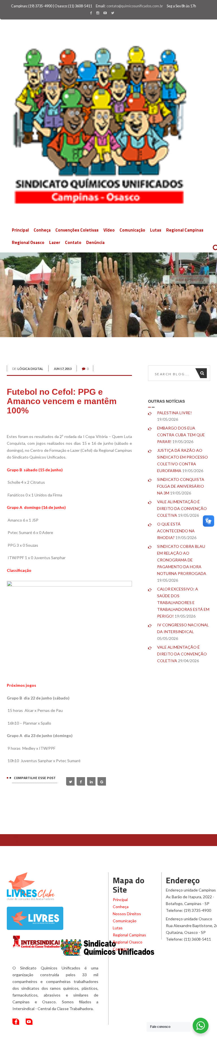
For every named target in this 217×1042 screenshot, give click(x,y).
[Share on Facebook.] (81, 781)
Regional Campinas (184, 230)
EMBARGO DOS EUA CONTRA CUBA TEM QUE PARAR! (181, 435)
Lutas (155, 230)
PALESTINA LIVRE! (174, 412)
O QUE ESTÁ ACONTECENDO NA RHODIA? (176, 531)
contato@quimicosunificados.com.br (135, 6)
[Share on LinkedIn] (91, 781)
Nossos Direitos (127, 913)
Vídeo (109, 230)
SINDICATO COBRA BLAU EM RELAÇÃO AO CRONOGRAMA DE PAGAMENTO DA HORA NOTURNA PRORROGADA (181, 560)
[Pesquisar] (203, 373)
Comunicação (132, 230)
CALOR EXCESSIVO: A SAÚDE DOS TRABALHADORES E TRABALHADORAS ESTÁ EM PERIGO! (183, 602)
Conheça (42, 230)
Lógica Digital (30, 368)
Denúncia (95, 242)
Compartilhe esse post (35, 778)
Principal (20, 230)
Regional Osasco (28, 242)
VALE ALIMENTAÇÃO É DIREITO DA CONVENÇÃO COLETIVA (182, 508)
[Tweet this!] (70, 781)
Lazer (54, 242)
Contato (73, 242)
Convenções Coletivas (77, 230)
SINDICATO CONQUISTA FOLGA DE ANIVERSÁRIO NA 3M (180, 486)
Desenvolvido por (176, 1036)
